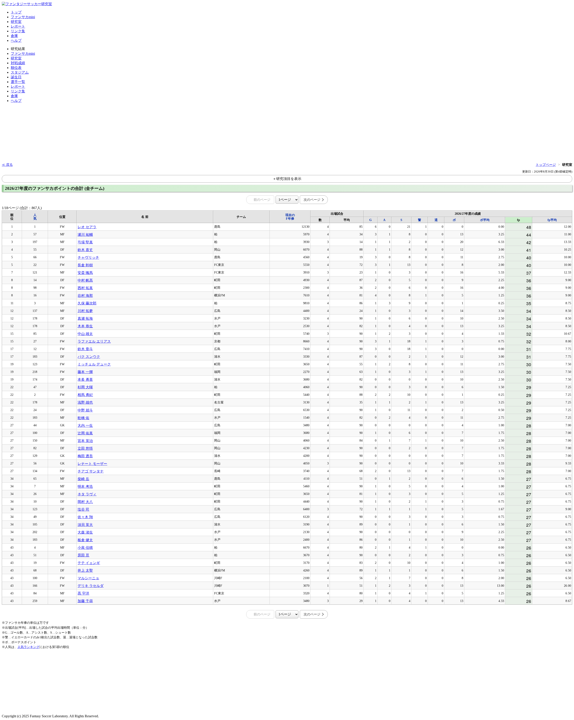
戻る (9, 164)
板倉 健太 (85, 540)
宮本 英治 (85, 441)
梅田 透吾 (85, 456)
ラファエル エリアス (94, 341)
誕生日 (16, 77)
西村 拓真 (85, 288)
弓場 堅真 (85, 242)
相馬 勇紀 (85, 395)
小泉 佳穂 (85, 547)
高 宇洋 (83, 593)
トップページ (546, 164)
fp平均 (552, 220)
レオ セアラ (87, 227)
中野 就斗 (85, 410)
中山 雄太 (85, 334)
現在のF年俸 (290, 216)
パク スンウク (89, 357)
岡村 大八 (85, 502)
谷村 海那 (85, 296)
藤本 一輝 (85, 372)
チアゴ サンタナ (91, 471)
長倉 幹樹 (85, 265)
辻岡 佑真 (85, 433)
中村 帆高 (85, 280)
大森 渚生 (85, 532)
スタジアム (20, 72)
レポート (18, 26)
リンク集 (18, 31)
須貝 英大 (85, 525)
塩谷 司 (83, 509)
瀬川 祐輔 (85, 234)
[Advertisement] (15, 134)
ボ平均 (484, 220)
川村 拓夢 (85, 311)
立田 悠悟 (85, 448)
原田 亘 (83, 555)
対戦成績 (18, 63)
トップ (16, 12)
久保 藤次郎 (87, 303)
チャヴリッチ (88, 257)
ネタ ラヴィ (87, 494)
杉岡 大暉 (85, 387)
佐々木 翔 (85, 517)
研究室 (16, 22)
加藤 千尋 (85, 601)
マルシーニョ (88, 578)
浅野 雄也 (85, 402)
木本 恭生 (85, 326)
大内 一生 (85, 425)
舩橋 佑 (83, 418)
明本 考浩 (85, 486)
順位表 (16, 68)
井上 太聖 (85, 570)
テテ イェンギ (89, 563)
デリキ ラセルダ (91, 586)
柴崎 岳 (83, 479)
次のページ (312, 199)
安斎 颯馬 (85, 273)
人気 (35, 216)
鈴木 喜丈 (85, 250)
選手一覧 (18, 82)
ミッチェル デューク (94, 364)
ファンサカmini (23, 17)
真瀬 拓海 (85, 318)
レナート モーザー (92, 464)
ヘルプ (16, 40)
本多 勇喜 (85, 379)
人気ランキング (28, 647)
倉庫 (14, 36)
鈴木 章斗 (85, 349)
